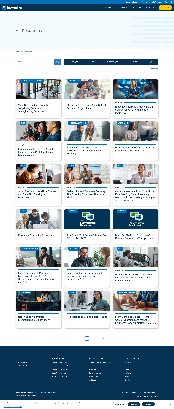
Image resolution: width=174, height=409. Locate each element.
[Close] (171, 404)
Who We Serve (123, 8)
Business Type (72, 62)
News (127, 376)
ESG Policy (135, 392)
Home (18, 52)
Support (144, 2)
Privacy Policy (21, 396)
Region (151, 62)
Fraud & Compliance (59, 376)
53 (103, 338)
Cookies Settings (119, 404)
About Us (128, 362)
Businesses (93, 366)
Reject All (134, 404)
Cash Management (59, 373)
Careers (127, 369)
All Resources (150, 8)
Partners (128, 373)
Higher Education (95, 373)
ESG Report (125, 392)
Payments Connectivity (60, 369)
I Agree (148, 404)
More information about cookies (13, 407)
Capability (133, 62)
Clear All (154, 69)
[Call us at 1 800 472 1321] (166, 2)
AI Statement (31, 396)
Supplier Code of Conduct (149, 392)
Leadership (129, 366)
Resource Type (112, 62)
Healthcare (92, 369)
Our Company (137, 8)
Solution (93, 62)
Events (127, 380)
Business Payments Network (62, 366)
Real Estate (92, 380)
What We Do (109, 8)
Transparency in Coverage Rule (147, 396)
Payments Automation (60, 362)
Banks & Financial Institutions (99, 362)
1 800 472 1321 (21, 366)
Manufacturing (94, 376)
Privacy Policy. (7, 405)
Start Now (165, 8)
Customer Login (131, 2)
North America (156, 2)
